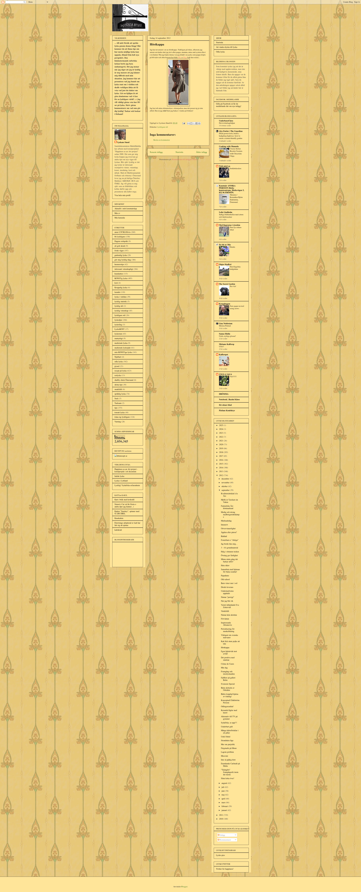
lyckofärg (118, 324)
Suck (116, 398)
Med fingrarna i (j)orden (229, 224)
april (224, 798)
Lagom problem (227, 752)
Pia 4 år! (233, 286)
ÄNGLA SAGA (225, 374)
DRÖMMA (223, 393)
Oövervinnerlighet (228, 528)
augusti (225, 783)
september (226, 490)
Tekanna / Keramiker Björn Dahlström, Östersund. (236, 198)
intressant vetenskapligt (124, 269)
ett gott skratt (120, 246)
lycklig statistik (121, 301)
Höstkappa (225, 647)
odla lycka (119, 361)
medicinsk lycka (121, 343)
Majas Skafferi (225, 264)
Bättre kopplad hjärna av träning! (229, 695)
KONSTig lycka (121, 278)
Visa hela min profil (122, 195)
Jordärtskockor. (235, 168)
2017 (221, 456)
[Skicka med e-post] (188, 123)
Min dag (224, 667)
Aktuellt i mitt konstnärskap (126, 208)
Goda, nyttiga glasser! (227, 336)
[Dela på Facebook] (196, 123)
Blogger (184, 886)
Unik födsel (225, 736)
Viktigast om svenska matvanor (229, 636)
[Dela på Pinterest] (199, 123)
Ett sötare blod (225, 404)
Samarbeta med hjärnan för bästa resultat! (230, 570)
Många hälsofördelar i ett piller (229, 731)
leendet (117, 292)
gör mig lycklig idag (123, 259)
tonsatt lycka (120, 412)
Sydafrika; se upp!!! (229, 722)
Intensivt (224, 524)
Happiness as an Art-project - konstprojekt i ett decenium (126, 470)
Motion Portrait (225, 325)
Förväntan (225, 618)
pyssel (117, 366)
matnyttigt (119, 338)
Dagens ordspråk (121, 241)
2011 (221, 815)
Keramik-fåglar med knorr (229, 711)
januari (225, 810)
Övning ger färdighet (229, 555)
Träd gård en (224, 166)
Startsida (179, 152)
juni (223, 790)
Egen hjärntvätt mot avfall (229, 652)
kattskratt (118, 529)
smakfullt (118, 389)
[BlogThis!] (191, 123)
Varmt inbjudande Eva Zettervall (230, 606)
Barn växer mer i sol (229, 583)
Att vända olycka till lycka (226, 47)
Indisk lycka (119, 476)
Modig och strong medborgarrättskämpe (230, 514)
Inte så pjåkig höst (228, 759)
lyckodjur (118, 320)
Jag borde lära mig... (229, 543)
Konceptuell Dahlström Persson (230, 701)
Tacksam (118, 403)
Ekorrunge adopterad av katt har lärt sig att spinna (127, 524)
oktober (225, 486)
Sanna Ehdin (224, 333)
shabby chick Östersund (124, 380)
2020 (221, 444)
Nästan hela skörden (229, 615)
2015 (221, 463)
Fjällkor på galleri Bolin (228, 678)
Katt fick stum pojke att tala (230, 642)
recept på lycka (120, 370)
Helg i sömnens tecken (230, 551)
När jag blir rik (227, 601)
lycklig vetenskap (121, 310)
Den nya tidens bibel (235, 228)
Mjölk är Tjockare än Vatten (229, 500)
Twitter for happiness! (225, 868)
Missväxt (224, 756)
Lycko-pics (220, 855)
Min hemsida (120, 217)
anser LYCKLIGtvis (122, 232)
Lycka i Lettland (121, 480)
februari (225, 806)
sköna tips (118, 384)
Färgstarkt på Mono (229, 748)
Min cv (117, 213)
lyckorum (118, 333)
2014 (221, 467)
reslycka (118, 375)
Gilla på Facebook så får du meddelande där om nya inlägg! (228, 104)
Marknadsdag (226, 520)
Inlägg (222, 835)
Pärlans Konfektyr (227, 410)
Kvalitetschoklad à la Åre (229, 494)
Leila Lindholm (225, 212)
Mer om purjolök (228, 744)
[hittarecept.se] (121, 455)
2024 (221, 429)
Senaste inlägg (156, 152)
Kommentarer (225, 839)
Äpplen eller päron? (229, 532)
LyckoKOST (120, 329)
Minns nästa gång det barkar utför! (229, 560)
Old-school (225, 579)
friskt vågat (119, 250)
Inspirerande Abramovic (226, 623)
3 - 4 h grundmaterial (229, 547)
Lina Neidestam (225, 323)
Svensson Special (228, 683)
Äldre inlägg (201, 152)
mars (224, 802)
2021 (221, 440)
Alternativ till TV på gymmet (229, 717)
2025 (221, 425)
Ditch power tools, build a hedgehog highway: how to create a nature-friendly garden (230, 136)
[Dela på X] (193, 123)
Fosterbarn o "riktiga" (229, 540)
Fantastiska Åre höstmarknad (227, 507)
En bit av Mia (225, 244)
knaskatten (119, 273)
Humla (232, 247)
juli (223, 787)
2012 (221, 475)
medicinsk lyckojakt (122, 347)
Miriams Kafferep (226, 344)
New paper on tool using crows (237, 307)
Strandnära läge (227, 740)
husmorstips (119, 264)
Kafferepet (223, 354)
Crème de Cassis (227, 663)
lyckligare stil (162, 127)
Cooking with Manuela (229, 146)
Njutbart (118, 356)
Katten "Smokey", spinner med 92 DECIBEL (127, 512)
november (226, 482)
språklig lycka (120, 393)
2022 (221, 436)
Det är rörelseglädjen (227, 123)
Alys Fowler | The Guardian (231, 131)
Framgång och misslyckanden (228, 672)
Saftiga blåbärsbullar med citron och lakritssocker (231, 215)
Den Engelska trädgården (235, 267)
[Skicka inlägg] (183, 123)
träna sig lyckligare (122, 417)
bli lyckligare (120, 236)
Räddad (224, 536)
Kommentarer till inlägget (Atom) (185, 159)
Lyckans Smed (123, 142)
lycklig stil (119, 306)
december (226, 478)
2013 (221, 471)
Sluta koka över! (227, 778)
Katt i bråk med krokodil (124, 499)
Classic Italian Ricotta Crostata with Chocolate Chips (236, 152)
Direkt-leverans (227, 587)
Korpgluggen (224, 303)
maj (223, 794)
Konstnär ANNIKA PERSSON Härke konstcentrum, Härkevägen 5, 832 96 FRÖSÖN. (231, 189)
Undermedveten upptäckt (227, 592)
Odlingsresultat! (227, 706)
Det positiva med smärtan (228, 658)
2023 (221, 432)
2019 (221, 448)
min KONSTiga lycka (123, 352)
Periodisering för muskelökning (228, 630)
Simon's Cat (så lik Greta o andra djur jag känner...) (125, 505)
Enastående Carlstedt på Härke (230, 764)
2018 (221, 452)
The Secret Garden (227, 283)
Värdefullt (225, 611)
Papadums (225, 575)
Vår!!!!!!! (233, 376)
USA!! (221, 346)
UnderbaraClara (226, 120)
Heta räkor (225, 565)
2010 (221, 818)
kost (116, 282)
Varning (118, 421)
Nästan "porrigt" (227, 597)
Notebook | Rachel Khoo (229, 399)
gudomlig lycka (121, 255)
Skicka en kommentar (161, 140)
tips (116, 407)
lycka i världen (120, 296)
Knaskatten (119, 518)
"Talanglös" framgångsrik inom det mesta (229, 772)
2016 (221, 460)
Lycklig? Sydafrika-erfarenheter (127, 485)
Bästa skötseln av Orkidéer (228, 688)
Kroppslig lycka (121, 287)
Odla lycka (220, 51)
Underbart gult (227, 726)
